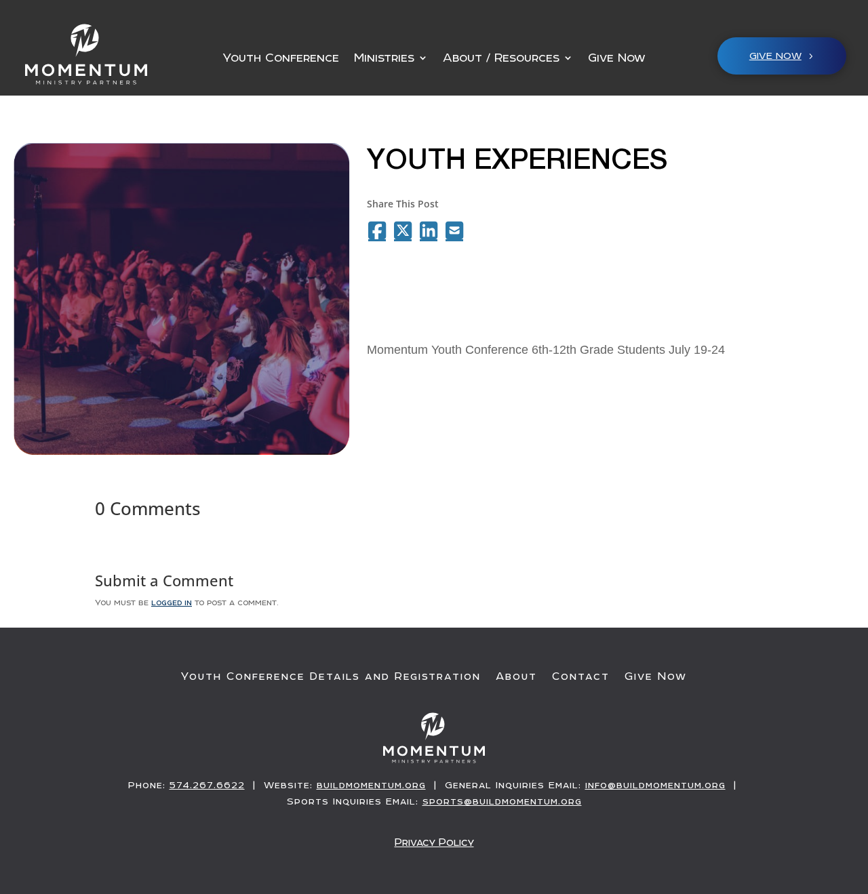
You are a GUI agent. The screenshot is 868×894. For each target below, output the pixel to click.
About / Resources (501, 58)
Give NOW (775, 55)
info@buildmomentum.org (655, 784)
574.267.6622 (207, 784)
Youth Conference (280, 58)
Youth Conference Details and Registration (331, 676)
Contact (581, 676)
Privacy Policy (434, 842)
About (516, 676)
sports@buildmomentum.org (502, 801)
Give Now (617, 58)
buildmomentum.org (371, 784)
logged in (171, 602)
